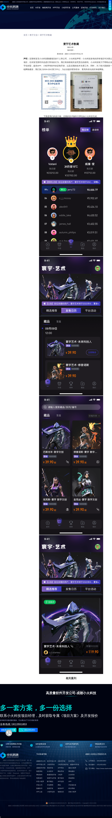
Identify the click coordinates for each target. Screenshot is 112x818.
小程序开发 (66, 8)
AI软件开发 (61, 761)
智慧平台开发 (51, 778)
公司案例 (75, 8)
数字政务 (61, 778)
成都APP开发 (74, 764)
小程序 (60, 775)
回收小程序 (72, 792)
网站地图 (52, 806)
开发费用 (50, 785)
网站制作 (39, 775)
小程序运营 (51, 792)
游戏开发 (50, 788)
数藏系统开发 (51, 775)
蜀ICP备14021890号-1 (74, 803)
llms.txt (57, 806)
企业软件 (50, 771)
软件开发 (71, 761)
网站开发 (61, 771)
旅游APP (61, 788)
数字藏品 (50, 781)
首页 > (26, 35)
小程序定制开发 (63, 764)
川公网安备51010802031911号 (57, 803)
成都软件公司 (41, 761)
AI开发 (37, 8)
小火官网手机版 (44, 806)
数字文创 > (34, 35)
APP (69, 781)
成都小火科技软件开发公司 (74, 54)
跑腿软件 (39, 788)
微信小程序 (72, 768)
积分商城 (71, 788)
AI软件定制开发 (70, 806)
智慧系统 (39, 771)
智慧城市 (39, 778)
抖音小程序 (40, 781)
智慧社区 (61, 792)
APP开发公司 (40, 764)
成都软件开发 (41, 768)
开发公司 (39, 785)
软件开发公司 (51, 761)
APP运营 (61, 781)
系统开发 (50, 768)
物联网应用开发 (88, 806)
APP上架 (39, 792)
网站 (59, 785)
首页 (32, 8)
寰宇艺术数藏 (46, 35)
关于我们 (101, 8)
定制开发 (84, 8)
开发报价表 (72, 785)
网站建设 (71, 771)
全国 (4, 2)
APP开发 (56, 8)
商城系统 (71, 778)
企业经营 (71, 775)
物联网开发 (46, 8)
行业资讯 (93, 8)
